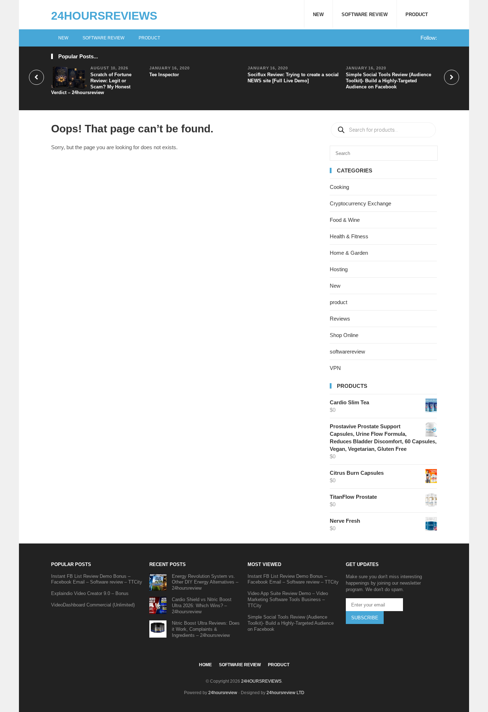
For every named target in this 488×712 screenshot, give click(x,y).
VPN (335, 368)
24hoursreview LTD (285, 692)
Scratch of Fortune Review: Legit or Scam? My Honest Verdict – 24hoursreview (91, 84)
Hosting (339, 269)
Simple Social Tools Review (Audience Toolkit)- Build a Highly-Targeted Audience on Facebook (388, 80)
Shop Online (344, 335)
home (205, 664)
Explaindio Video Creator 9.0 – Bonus (90, 593)
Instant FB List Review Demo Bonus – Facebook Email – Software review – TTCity (96, 579)
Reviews (340, 319)
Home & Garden (349, 253)
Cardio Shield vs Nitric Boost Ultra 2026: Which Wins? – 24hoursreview (201, 605)
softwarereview (347, 351)
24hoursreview (222, 692)
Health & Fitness (349, 236)
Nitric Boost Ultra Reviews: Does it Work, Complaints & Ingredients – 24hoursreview (206, 629)
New (318, 14)
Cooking (339, 187)
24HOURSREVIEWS (104, 15)
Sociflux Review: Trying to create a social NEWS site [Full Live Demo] (293, 77)
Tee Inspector (164, 74)
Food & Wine (345, 220)
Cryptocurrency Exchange (360, 203)
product (338, 302)
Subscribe (364, 617)
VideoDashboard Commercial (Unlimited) (93, 605)
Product (416, 14)
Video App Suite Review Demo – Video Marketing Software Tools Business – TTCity (288, 599)
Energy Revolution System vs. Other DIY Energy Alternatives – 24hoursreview (205, 582)
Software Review (365, 14)
